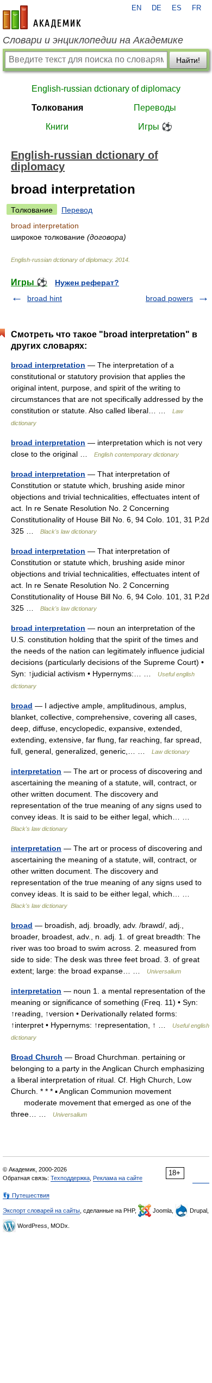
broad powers (169, 298)
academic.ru (42, 17)
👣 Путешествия (26, 1195)
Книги (57, 126)
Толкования (57, 107)
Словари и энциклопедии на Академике (93, 40)
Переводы (155, 107)
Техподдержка (70, 1178)
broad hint (44, 298)
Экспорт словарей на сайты (41, 1210)
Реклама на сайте (117, 1178)
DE (156, 8)
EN (136, 8)
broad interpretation (48, 365)
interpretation (36, 771)
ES (177, 8)
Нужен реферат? (87, 282)
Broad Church (37, 1057)
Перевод (76, 210)
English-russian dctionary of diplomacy (106, 88)
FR (196, 8)
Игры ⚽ (155, 126)
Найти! (188, 60)
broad (22, 705)
